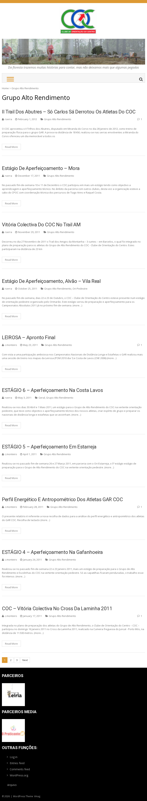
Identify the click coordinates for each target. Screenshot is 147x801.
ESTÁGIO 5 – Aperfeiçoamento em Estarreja (49, 447)
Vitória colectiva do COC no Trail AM (41, 224)
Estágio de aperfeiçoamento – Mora (40, 168)
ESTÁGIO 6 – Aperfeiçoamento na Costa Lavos (52, 390)
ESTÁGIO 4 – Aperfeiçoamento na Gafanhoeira (52, 552)
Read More (11, 147)
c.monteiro (11, 345)
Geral (41, 397)
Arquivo (12, 785)
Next (25, 660)
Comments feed (20, 769)
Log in (13, 757)
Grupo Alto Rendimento (57, 119)
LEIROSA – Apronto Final (28, 337)
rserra (8, 119)
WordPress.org (19, 775)
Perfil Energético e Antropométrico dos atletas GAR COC (62, 499)
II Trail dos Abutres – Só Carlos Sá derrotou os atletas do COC (69, 112)
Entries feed (17, 763)
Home (5, 88)
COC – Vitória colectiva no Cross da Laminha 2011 (57, 608)
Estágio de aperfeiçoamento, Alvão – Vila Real (51, 281)
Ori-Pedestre (80, 288)
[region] (73, 52)
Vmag (37, 796)
